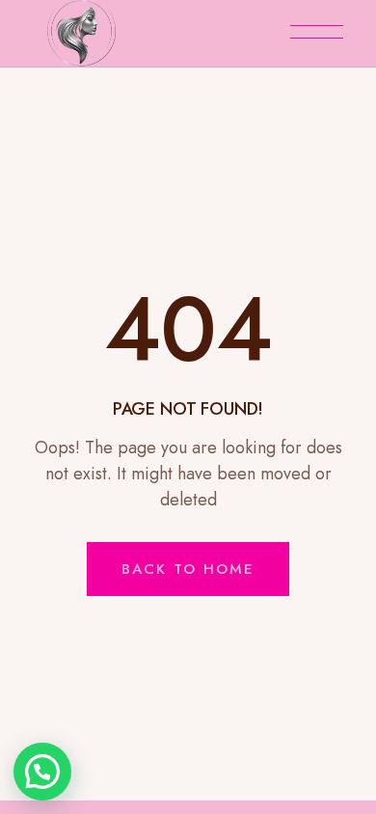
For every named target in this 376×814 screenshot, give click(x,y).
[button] (42, 771)
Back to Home (188, 569)
